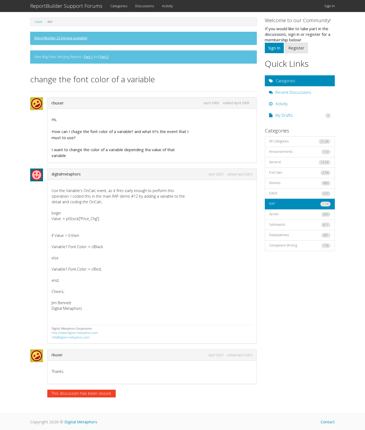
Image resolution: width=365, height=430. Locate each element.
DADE (299, 193)
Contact (328, 421)
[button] (38, 103)
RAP (299, 203)
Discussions (144, 5)
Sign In (329, 5)
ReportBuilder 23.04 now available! (60, 38)
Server (299, 214)
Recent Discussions (292, 92)
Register (296, 47)
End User (299, 172)
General (299, 162)
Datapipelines (299, 235)
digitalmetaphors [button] (66, 174)
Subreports (299, 224)
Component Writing (299, 245)
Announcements (299, 151)
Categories (118, 5)
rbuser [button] (58, 102)
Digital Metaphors (80, 421)
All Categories (299, 141)
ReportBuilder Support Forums (66, 5)
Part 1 (88, 56)
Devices (299, 183)
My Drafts (301, 115)
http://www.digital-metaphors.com (75, 333)
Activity (167, 5)
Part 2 (104, 56)
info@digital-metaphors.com (71, 337)
